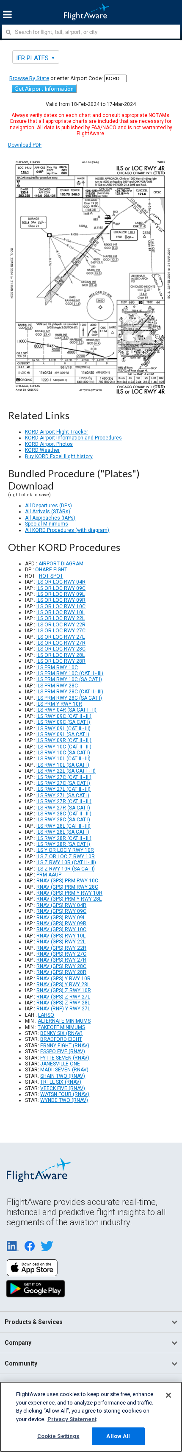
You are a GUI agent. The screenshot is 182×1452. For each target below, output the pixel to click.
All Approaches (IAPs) (50, 518)
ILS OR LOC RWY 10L (60, 612)
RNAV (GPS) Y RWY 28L (63, 984)
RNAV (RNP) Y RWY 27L (63, 1009)
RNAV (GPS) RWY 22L (60, 942)
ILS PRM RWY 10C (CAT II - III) (69, 673)
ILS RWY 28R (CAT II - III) (63, 838)
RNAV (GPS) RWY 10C (61, 929)
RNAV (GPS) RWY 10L (60, 936)
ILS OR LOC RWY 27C (60, 631)
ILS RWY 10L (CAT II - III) (63, 759)
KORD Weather (42, 450)
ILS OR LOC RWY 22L (60, 618)
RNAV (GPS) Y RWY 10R (63, 979)
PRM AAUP (48, 875)
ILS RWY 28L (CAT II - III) (63, 826)
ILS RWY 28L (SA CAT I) (62, 832)
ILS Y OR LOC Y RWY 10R (65, 850)
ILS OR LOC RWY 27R (60, 643)
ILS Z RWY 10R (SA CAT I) (65, 869)
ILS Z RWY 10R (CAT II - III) (66, 862)
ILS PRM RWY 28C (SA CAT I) (69, 698)
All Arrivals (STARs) (47, 512)
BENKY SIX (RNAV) (61, 1033)
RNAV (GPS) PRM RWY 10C (67, 881)
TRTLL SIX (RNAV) (60, 1082)
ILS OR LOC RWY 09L (60, 594)
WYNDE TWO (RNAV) (64, 1100)
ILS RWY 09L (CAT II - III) (63, 729)
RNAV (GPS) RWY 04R (61, 905)
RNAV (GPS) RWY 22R (61, 948)
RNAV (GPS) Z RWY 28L (63, 1003)
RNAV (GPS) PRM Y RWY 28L (69, 899)
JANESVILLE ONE (60, 1064)
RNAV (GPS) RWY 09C (61, 911)
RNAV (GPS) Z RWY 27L (63, 997)
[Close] (168, 1395)
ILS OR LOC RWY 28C (60, 649)
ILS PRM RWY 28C (57, 686)
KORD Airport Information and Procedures (73, 438)
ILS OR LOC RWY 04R (60, 582)
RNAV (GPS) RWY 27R (61, 960)
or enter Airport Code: (56, 78)
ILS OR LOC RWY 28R (60, 661)
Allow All (118, 1436)
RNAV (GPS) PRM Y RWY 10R (69, 893)
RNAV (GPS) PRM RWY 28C (67, 887)
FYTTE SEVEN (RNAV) (64, 1058)
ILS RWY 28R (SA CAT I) (63, 844)
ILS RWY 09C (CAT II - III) (63, 716)
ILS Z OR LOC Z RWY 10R (65, 857)
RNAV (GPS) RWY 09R (61, 923)
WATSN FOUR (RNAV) (64, 1094)
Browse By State (29, 78)
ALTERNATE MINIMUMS (64, 1021)
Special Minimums (46, 524)
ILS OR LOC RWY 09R (60, 600)
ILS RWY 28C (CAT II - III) (63, 814)
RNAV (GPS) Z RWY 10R (63, 990)
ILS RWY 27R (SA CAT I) (63, 808)
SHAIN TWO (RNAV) (62, 1076)
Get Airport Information (44, 88)
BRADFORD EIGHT (61, 1039)
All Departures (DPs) (48, 506)
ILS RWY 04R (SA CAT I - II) (66, 710)
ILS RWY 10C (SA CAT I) (63, 753)
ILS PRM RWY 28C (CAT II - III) (69, 692)
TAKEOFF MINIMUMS (61, 1027)
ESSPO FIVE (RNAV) (62, 1051)
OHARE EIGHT (51, 570)
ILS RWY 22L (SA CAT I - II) (66, 771)
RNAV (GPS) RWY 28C (61, 966)
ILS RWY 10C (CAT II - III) (63, 747)
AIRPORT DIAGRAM (61, 564)
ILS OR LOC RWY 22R (60, 625)
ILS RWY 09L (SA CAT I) (62, 734)
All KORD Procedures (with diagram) (67, 530)
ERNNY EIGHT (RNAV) (64, 1046)
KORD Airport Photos (49, 444)
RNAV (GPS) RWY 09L (60, 918)
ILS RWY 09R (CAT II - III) (63, 740)
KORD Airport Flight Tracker (56, 432)
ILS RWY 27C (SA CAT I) (63, 783)
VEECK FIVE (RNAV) (62, 1088)
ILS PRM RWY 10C (57, 667)
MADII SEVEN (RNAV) (64, 1070)
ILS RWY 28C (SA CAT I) (63, 820)
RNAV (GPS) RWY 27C (61, 954)
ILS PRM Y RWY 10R (59, 704)
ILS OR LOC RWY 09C (60, 588)
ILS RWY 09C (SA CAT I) (63, 722)
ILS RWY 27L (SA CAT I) (62, 795)
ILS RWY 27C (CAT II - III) (63, 777)
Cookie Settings (58, 1436)
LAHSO (46, 1015)
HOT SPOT (51, 576)
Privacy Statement (72, 1419)
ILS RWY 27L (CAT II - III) (63, 789)
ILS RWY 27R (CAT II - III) (63, 801)
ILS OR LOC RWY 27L (60, 637)
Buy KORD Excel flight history (59, 456)
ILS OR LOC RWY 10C (60, 606)
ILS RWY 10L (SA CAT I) (62, 765)
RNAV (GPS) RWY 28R (61, 972)
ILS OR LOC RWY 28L (60, 655)
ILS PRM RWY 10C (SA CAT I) (69, 679)
